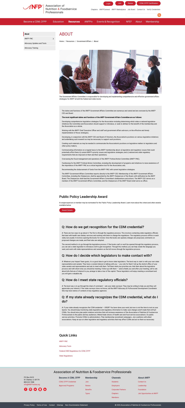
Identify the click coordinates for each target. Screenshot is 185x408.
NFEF (129, 21)
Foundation (142, 390)
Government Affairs (84, 41)
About (139, 21)
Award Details (67, 210)
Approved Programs (66, 386)
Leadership (142, 386)
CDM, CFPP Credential (67, 382)
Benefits (88, 390)
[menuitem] (37, 21)
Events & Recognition (108, 21)
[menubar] (92, 21)
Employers (116, 386)
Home (61, 41)
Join (119, 3)
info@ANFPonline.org (32, 385)
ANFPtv (88, 21)
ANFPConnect (104, 9)
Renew (130, 3)
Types (87, 393)
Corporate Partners (119, 390)
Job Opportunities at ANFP (148, 393)
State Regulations (66, 356)
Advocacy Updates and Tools (35, 43)
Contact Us (141, 9)
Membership (152, 21)
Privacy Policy (29, 405)
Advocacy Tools (65, 346)
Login (108, 4)
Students (115, 382)
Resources (74, 21)
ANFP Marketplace (119, 9)
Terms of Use (42, 405)
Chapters (94, 9)
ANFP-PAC (63, 341)
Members (115, 397)
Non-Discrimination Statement (76, 405)
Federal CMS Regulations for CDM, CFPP (74, 351)
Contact (52, 405)
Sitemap (60, 405)
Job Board (131, 9)
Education (58, 21)
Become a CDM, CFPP (35, 21)
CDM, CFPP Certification (148, 3)
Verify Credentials (153, 9)
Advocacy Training (31, 48)
